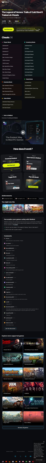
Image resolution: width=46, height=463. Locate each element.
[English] (3, 461)
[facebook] (25, 456)
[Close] (44, 442)
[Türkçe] (33, 461)
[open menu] (43, 2)
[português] (26, 461)
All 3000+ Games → (7, 9)
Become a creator (9, 451)
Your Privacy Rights (39, 459)
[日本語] (29, 461)
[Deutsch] (9, 461)
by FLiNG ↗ (24, 22)
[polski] (23, 461)
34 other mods (33, 29)
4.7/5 (4, 21)
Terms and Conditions (20, 451)
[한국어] (13, 461)
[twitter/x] (20, 456)
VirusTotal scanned (17, 22)
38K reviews (4, 22)
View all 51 (41, 198)
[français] (19, 461)
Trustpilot (15, 224)
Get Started (8, 29)
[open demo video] (23, 132)
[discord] (15, 456)
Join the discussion (10, 328)
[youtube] (30, 456)
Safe (16, 21)
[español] (16, 461)
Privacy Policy (30, 451)
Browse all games (23, 427)
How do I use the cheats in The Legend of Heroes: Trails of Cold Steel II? (21, 227)
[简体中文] (6, 461)
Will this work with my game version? (13, 229)
